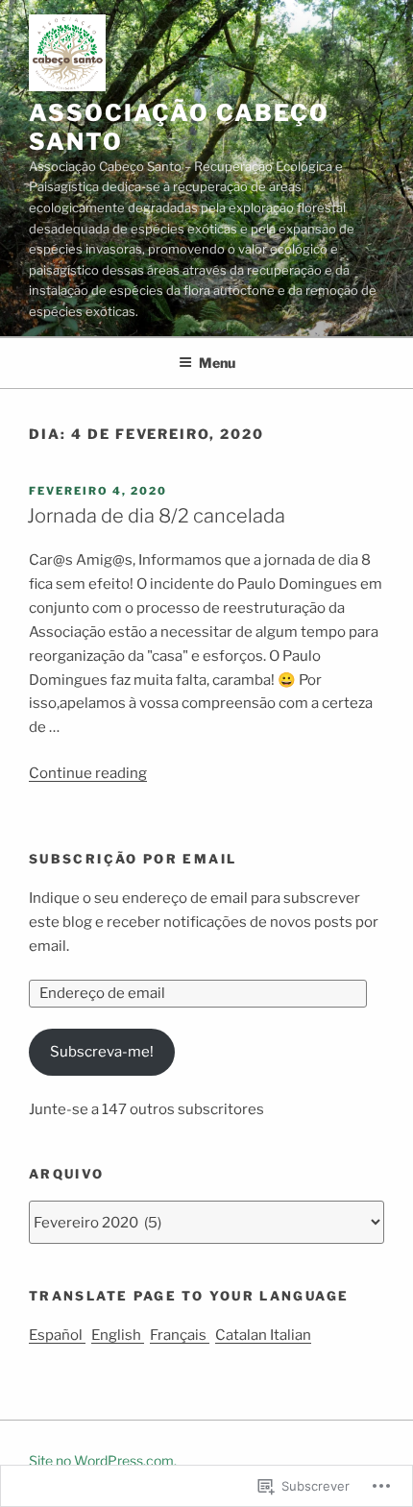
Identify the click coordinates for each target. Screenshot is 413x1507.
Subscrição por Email (132, 858)
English (117, 1335)
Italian (290, 1335)
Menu (217, 362)
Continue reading (88, 773)
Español (57, 1335)
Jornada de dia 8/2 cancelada (156, 515)
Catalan (242, 1335)
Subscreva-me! (102, 1051)
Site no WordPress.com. (103, 1460)
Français (179, 1335)
